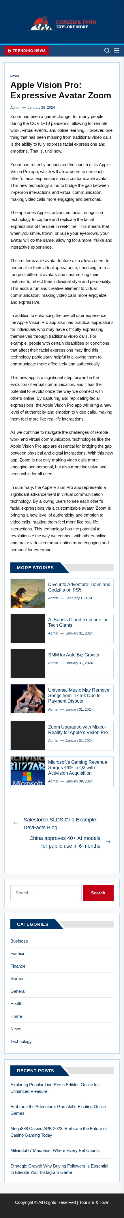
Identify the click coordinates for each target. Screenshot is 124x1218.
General (17, 991)
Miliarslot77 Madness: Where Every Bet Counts (55, 1150)
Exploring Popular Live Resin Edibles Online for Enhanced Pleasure (54, 1088)
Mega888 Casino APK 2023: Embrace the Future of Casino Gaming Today (58, 1132)
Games (17, 978)
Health (16, 1003)
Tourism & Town (94, 1202)
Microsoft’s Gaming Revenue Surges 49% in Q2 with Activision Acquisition (77, 768)
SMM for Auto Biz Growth (73, 654)
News (14, 76)
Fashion (17, 953)
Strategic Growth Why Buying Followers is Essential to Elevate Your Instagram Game (59, 1169)
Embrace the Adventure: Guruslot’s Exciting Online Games (58, 1110)
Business (19, 941)
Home (16, 1016)
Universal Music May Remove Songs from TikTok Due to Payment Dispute (78, 695)
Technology (21, 1041)
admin (15, 108)
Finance (17, 966)
